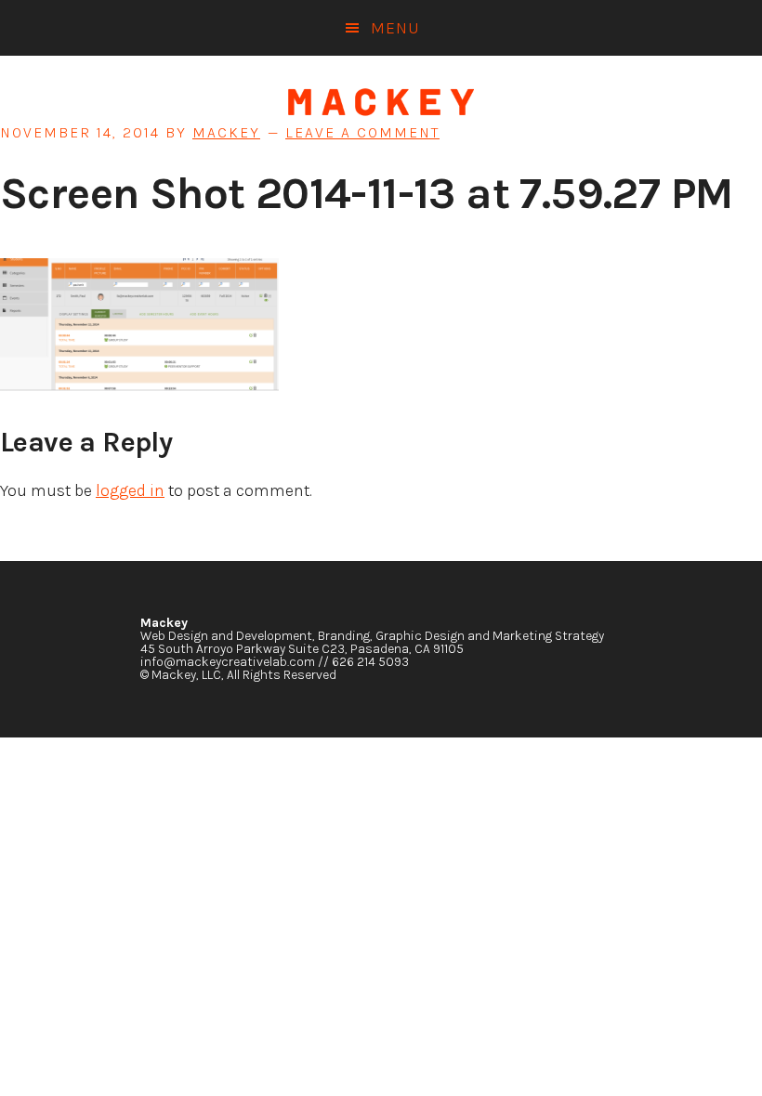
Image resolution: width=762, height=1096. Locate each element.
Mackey (381, 102)
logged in (130, 490)
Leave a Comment (362, 132)
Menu (395, 28)
